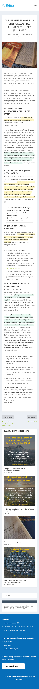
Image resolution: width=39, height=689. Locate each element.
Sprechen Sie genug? (13, 268)
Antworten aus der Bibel (12, 623)
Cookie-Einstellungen (11, 649)
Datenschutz (8, 645)
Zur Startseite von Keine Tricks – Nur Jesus (18, 626)
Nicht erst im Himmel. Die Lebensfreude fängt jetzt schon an (19, 510)
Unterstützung (13, 666)
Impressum (8, 642)
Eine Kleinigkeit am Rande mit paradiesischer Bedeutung (15, 581)
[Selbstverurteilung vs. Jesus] (19, 527)
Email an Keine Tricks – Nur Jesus (15, 630)
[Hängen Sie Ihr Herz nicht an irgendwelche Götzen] (19, 450)
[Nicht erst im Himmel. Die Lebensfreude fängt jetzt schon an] (19, 491)
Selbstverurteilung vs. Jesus (14, 542)
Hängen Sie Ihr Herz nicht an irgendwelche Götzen (14, 469)
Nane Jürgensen (21, 34)
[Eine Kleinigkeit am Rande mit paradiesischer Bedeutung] (19, 562)
